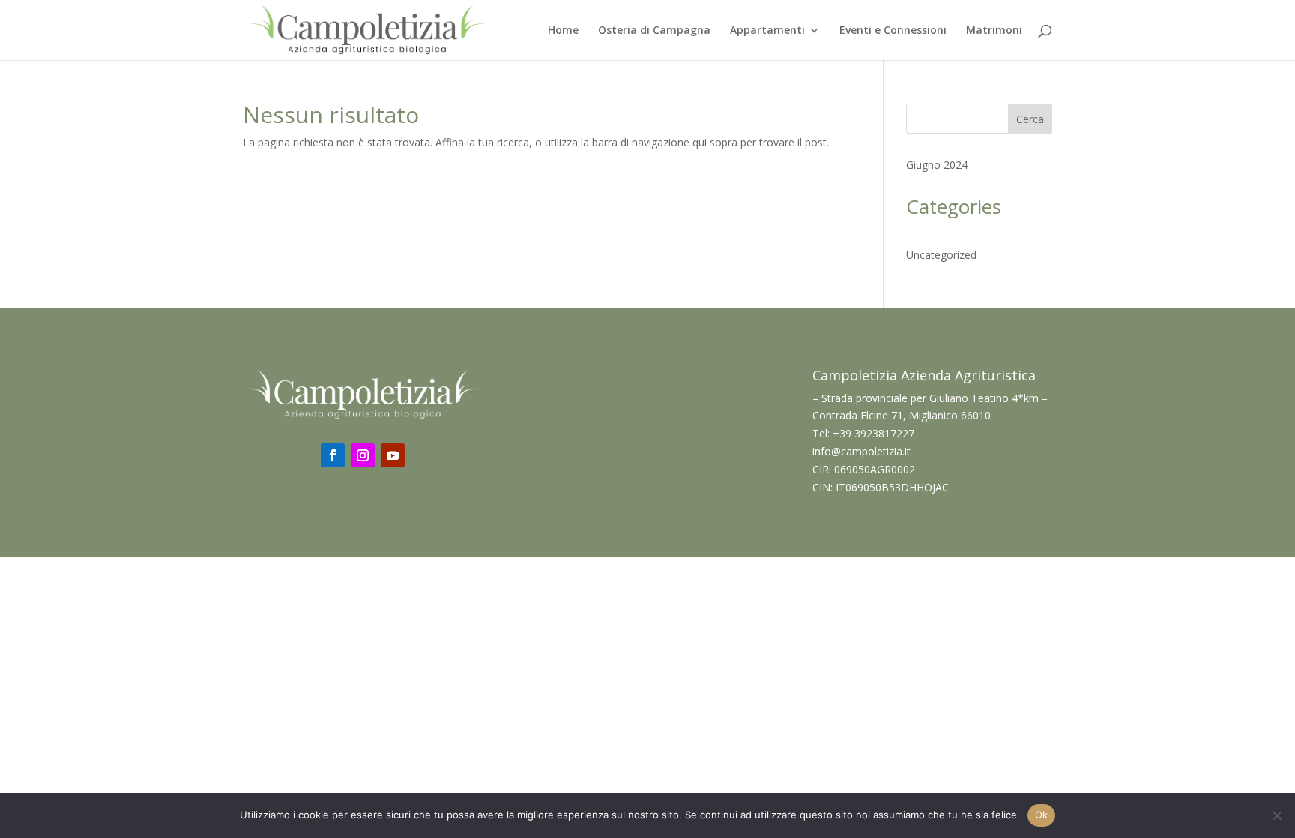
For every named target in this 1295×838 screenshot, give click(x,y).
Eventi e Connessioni (893, 31)
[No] (1276, 815)
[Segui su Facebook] (333, 455)
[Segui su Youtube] (393, 455)
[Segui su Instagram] (363, 455)
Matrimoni (994, 31)
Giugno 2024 (937, 165)
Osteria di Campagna (654, 31)
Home (563, 31)
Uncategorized (941, 255)
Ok (1041, 815)
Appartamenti (767, 31)
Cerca (1030, 119)
